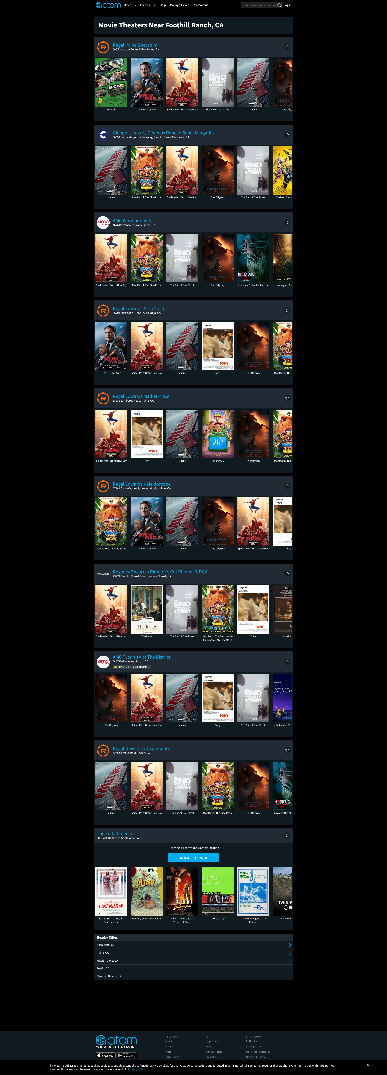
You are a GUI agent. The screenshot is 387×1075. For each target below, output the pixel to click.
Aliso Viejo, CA (105, 945)
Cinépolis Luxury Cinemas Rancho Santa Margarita (163, 133)
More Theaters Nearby (258, 1051)
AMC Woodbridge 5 (132, 220)
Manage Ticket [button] (179, 5)
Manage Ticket (214, 1051)
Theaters (145, 5)
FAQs (208, 1046)
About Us (170, 1041)
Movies (128, 5)
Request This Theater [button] (193, 857)
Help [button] (163, 5)
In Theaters (252, 1041)
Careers (169, 1046)
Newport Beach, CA (109, 976)
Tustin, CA (103, 968)
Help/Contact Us (214, 1041)
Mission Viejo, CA (107, 960)
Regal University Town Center (142, 748)
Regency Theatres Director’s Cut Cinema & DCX (160, 572)
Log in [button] (287, 5)
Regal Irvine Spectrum (135, 45)
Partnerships (172, 1057)
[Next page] (287, 83)
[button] (287, 47)
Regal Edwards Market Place (141, 396)
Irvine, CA (103, 953)
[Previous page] (100, 83)
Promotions (212, 1057)
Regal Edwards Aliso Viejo (138, 308)
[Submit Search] (279, 5)
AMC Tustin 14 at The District (141, 657)
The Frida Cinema (114, 833)
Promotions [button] (200, 5)
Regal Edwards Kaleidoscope (142, 484)
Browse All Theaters (256, 1057)
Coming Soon (253, 1046)
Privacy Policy (137, 1069)
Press (168, 1051)
